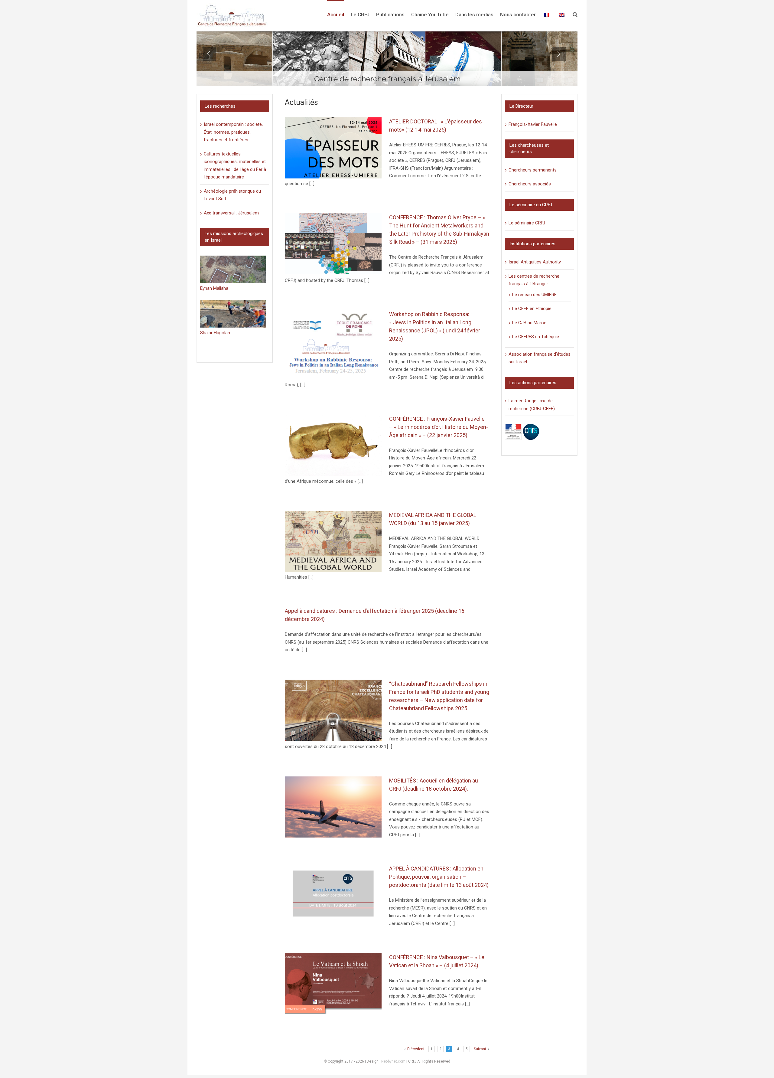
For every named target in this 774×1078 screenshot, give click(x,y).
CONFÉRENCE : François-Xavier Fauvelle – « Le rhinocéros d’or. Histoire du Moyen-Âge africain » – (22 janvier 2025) (438, 427)
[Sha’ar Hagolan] (233, 314)
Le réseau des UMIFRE (534, 294)
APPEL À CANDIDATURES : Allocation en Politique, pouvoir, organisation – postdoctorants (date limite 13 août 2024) (439, 876)
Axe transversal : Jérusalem (231, 213)
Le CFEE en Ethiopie (531, 308)
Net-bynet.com (393, 1061)
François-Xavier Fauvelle (533, 124)
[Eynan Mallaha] (233, 269)
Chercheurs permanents (533, 170)
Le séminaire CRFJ (527, 223)
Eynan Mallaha (214, 288)
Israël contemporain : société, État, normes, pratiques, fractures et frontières (233, 132)
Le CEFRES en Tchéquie (535, 336)
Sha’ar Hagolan (215, 332)
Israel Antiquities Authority (535, 262)
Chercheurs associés (530, 184)
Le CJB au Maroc (529, 322)
